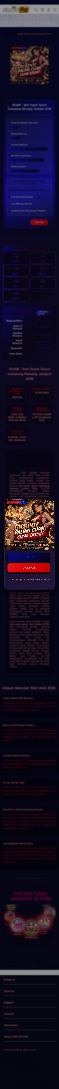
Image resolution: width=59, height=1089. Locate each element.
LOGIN (29, 557)
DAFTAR (28, 567)
